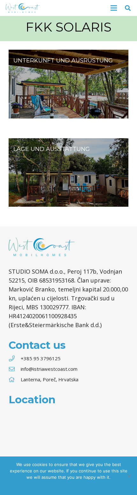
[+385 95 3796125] (15, 358)
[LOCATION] (68, 172)
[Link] (23, 8)
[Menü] (114, 8)
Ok (68, 485)
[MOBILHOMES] (68, 84)
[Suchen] (127, 8)
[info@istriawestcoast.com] (15, 368)
